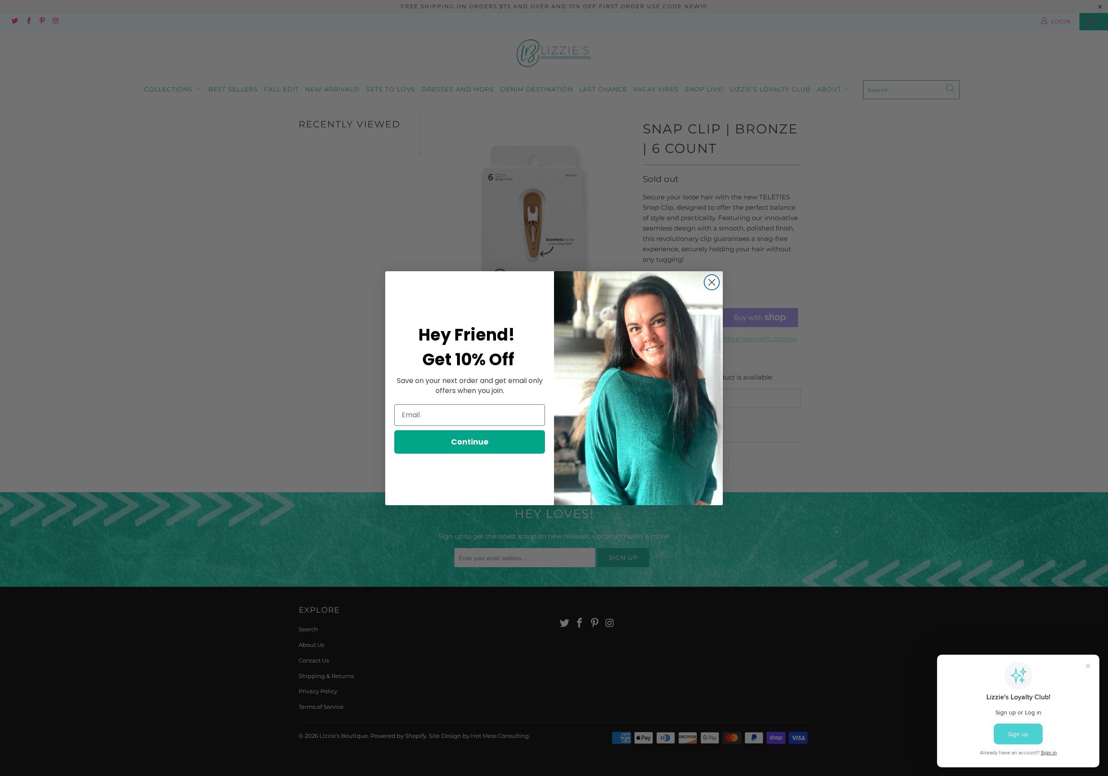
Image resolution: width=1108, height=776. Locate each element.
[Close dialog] (711, 282)
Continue (470, 441)
